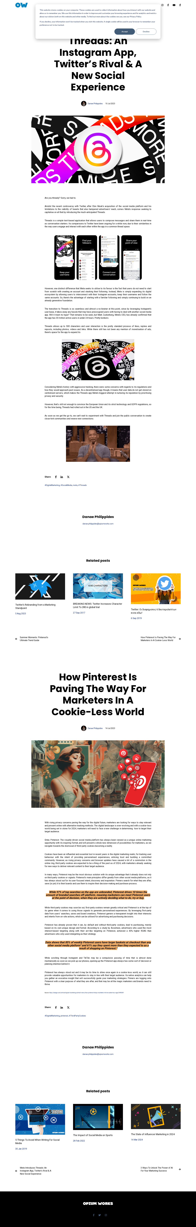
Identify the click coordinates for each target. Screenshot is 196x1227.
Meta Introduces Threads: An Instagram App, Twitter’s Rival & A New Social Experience (35, 1171)
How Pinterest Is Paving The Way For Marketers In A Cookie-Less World (158, 639)
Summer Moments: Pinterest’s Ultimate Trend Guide (34, 639)
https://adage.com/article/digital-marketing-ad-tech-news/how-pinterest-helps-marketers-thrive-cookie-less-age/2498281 (86, 992)
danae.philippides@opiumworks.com (98, 524)
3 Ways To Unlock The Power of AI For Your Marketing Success (157, 1169)
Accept (125, 31)
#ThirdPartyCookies (77, 1016)
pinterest (64, 1016)
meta (75, 485)
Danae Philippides (95, 103)
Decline (146, 31)
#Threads (82, 485)
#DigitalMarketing (52, 485)
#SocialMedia (66, 485)
